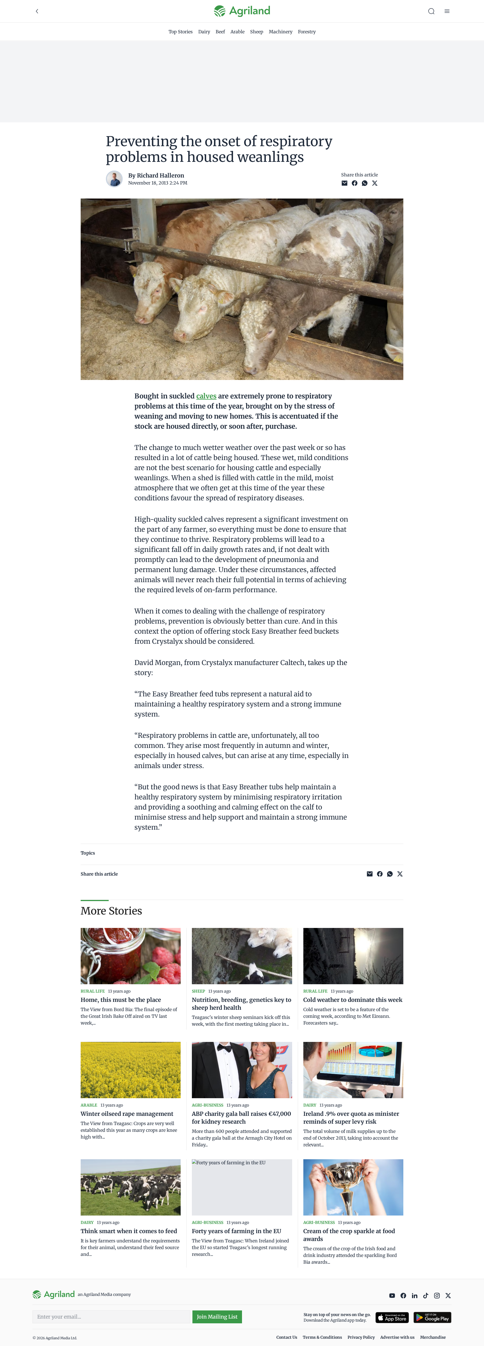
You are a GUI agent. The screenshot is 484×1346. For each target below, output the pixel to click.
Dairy (204, 31)
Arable (238, 31)
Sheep (256, 31)
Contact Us (286, 1337)
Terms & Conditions (322, 1337)
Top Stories (181, 31)
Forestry (307, 31)
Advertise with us (397, 1337)
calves (206, 396)
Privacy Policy (361, 1337)
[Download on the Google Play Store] (432, 1317)
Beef (220, 31)
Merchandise (433, 1337)
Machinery (280, 31)
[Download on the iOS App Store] (392, 1317)
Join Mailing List (217, 1317)
